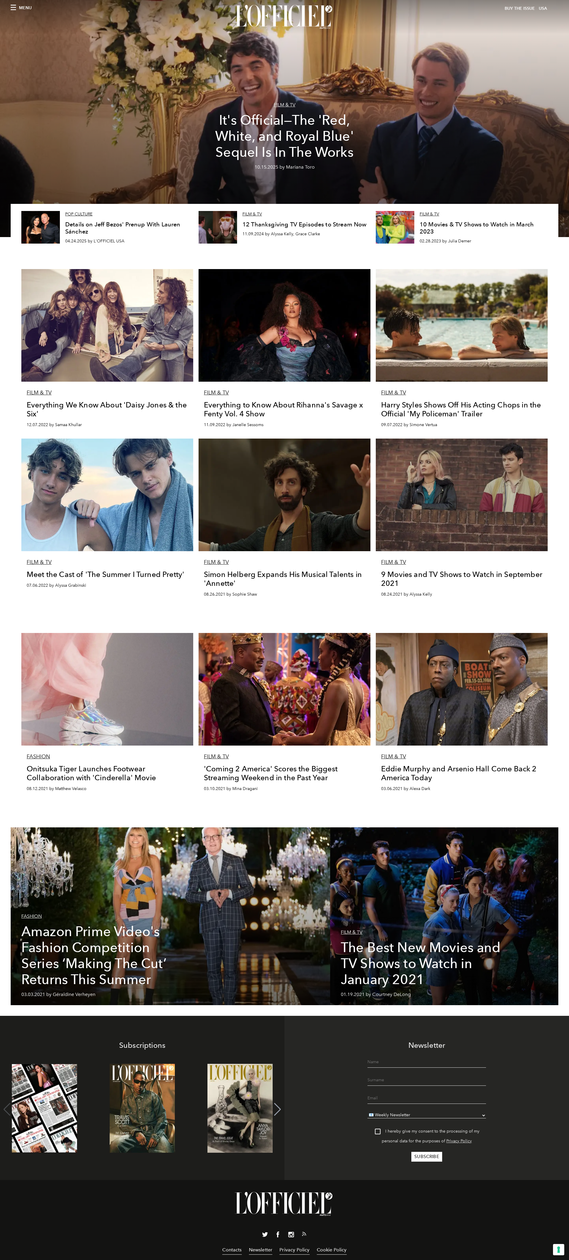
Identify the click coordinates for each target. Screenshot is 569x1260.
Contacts (232, 1250)
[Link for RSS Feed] (304, 1235)
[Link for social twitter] (265, 1236)
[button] (278, 1109)
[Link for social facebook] (278, 1236)
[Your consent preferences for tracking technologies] (558, 1249)
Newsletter (261, 1250)
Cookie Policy (332, 1250)
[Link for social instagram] (291, 1236)
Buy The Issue (520, 8)
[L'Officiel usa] (284, 17)
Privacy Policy (459, 1141)
